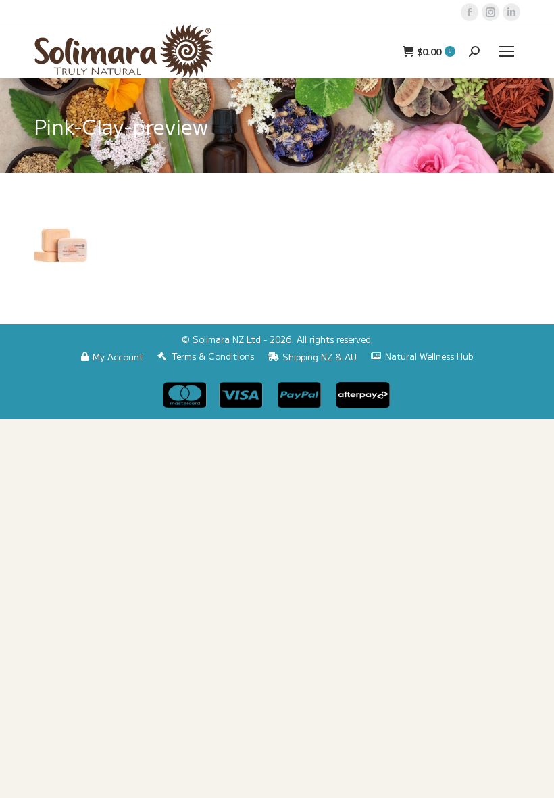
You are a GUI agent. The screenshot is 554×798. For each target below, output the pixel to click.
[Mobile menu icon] (506, 51)
